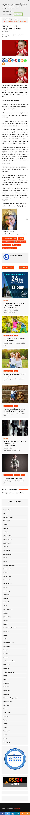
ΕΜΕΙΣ (5, 624)
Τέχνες (5, 727)
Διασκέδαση (6, 594)
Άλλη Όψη (6, 528)
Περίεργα (6, 694)
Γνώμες (5, 587)
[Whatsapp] (25, 60)
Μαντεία (5, 650)
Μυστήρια (6, 657)
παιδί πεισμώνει (8, 241)
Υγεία (4, 734)
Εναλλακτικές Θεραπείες (10, 628)
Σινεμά (5, 709)
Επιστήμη (6, 631)
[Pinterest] (15, 60)
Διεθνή (5, 605)
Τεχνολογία (6, 731)
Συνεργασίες (7, 712)
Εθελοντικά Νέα (7, 609)
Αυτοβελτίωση (7, 554)
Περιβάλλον (6, 690)
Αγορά (5, 524)
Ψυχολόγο (17, 245)
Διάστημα (6, 598)
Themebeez (17, 808)
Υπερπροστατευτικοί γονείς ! (14, 478)
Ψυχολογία (6, 742)
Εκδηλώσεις (6, 616)
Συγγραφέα (7, 245)
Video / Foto (6, 521)
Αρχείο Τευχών (7, 539)
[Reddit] (9, 60)
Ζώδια (5, 639)
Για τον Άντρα (7, 583)
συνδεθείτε (21, 493)
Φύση (5, 738)
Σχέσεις (5, 720)
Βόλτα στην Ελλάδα (8, 565)
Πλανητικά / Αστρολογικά (10, 698)
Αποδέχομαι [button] (18, 14)
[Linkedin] (12, 60)
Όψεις (5, 675)
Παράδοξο (6, 683)
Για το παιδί (6, 580)
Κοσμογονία (6, 646)
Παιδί (8, 37)
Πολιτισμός (6, 705)
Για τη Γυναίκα (7, 576)
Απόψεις (5, 532)
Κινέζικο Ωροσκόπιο (9, 642)
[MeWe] (19, 60)
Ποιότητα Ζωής (7, 701)
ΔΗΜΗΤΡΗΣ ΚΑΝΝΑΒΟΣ (11, 310)
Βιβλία (5, 557)
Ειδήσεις (5, 613)
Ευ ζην (5, 635)
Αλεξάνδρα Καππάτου (10, 238)
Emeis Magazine (7, 35)
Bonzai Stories (7, 510)
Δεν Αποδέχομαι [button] (7, 14)
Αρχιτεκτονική (7, 543)
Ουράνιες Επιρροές (8, 672)
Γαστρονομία (7, 569)
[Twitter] (6, 60)
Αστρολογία (6, 550)
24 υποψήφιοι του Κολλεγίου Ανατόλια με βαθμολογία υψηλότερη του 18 (14, 305)
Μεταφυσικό (6, 653)
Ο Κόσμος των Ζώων (9, 661)
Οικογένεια (17, 475)
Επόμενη (22, 267)
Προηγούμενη (8, 267)
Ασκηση (5, 546)
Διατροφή (6, 602)
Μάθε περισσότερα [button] (8, 11)
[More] (3, 63)
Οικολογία (6, 668)
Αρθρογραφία (7, 535)
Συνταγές (6, 716)
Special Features (8, 335)
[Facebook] (3, 60)
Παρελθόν (6, 686)
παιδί (21, 238)
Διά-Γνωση (6, 591)
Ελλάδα (5, 620)
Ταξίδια (5, 723)
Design (5, 513)
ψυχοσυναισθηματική (10, 248)
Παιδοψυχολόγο (21, 241)
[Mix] (22, 60)
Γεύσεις (5, 572)
